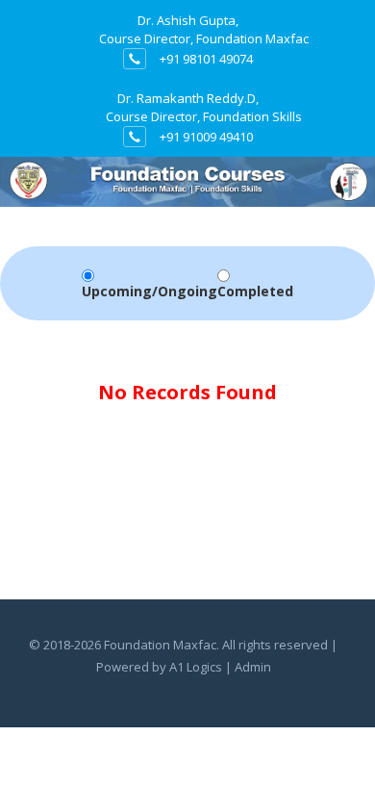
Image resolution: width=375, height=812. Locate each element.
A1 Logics (195, 666)
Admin (253, 666)
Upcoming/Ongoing (149, 291)
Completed (255, 291)
